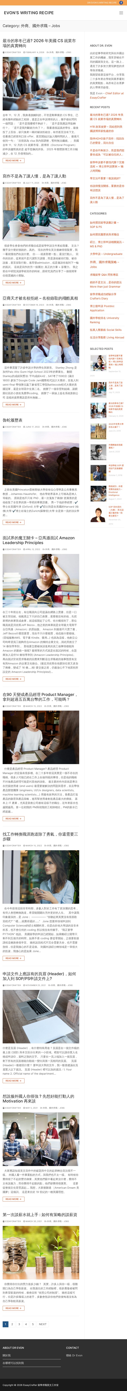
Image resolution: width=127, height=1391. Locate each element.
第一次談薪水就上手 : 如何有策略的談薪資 (40, 1214)
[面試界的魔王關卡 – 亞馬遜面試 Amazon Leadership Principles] (41, 580)
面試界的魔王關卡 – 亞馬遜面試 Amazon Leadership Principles (39, 540)
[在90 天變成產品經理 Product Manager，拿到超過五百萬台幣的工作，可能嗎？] (41, 737)
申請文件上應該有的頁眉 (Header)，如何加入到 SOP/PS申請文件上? (39, 976)
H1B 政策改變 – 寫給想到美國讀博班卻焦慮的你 (106, 129)
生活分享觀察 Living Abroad (107, 337)
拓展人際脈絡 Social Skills (106, 329)
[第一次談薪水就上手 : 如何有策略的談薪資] (41, 1252)
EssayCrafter (13, 52)
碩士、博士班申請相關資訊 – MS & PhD (107, 244)
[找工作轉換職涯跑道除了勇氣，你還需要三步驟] (41, 877)
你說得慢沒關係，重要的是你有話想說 (107, 188)
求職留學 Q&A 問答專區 (104, 274)
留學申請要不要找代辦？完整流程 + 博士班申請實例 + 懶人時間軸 (107, 166)
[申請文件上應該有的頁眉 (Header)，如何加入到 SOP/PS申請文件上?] (41, 1016)
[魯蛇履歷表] (41, 458)
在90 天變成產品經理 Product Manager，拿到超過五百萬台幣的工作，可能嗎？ (40, 697)
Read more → (13, 160)
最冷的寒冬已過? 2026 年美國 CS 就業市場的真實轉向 (39, 43)
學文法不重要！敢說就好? (105, 178)
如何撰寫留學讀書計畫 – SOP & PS (104, 224)
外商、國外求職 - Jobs (60, 52)
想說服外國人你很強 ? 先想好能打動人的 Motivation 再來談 (38, 1098)
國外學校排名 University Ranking (104, 320)
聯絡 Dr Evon (74, 1355)
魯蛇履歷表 (12, 420)
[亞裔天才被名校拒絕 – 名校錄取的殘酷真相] (41, 336)
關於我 (7, 1355)
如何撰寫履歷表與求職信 (104, 234)
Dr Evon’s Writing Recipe (102, 2)
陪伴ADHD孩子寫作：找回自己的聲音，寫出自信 (107, 140)
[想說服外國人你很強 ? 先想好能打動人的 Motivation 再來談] (41, 1139)
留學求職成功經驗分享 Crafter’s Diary (103, 296)
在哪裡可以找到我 (13, 1363)
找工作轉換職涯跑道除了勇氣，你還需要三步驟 (40, 836)
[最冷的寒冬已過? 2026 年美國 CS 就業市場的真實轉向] (41, 83)
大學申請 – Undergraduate (106, 254)
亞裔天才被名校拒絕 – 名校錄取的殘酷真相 (40, 298)
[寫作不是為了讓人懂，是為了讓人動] (41, 214)
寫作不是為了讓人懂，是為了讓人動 (34, 176)
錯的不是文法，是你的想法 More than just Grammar (106, 284)
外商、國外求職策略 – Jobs (104, 264)
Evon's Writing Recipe (29, 12)
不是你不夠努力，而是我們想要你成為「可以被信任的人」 (107, 152)
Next (43, 1324)
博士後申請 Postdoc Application (102, 308)
